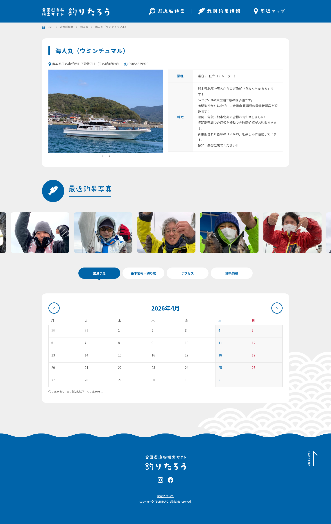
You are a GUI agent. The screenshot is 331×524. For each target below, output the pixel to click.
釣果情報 (231, 273)
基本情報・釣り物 (143, 273)
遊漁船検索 (66, 26)
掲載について (165, 496)
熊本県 (84, 26)
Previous (45, 111)
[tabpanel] (105, 111)
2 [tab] (109, 156)
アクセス (187, 273)
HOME (49, 27)
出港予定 (99, 273)
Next (166, 111)
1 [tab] (102, 156)
